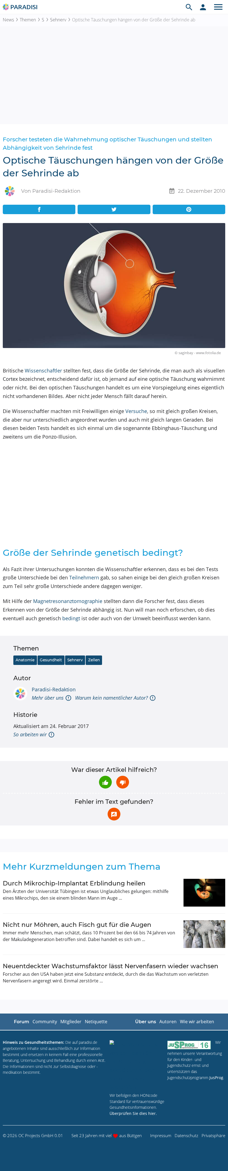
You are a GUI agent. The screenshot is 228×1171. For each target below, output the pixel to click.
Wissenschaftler (43, 370)
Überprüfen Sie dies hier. (133, 1113)
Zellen (94, 660)
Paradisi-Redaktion (54, 689)
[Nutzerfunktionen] (203, 7)
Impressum (160, 1135)
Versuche (136, 411)
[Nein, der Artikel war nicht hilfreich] (122, 782)
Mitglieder (70, 1022)
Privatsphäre (213, 1135)
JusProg (216, 1077)
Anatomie (25, 660)
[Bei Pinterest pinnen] (189, 209)
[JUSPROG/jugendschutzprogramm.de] (189, 1044)
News (8, 20)
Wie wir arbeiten (197, 1022)
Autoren (168, 1022)
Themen (28, 20)
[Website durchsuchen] (189, 7)
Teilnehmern (84, 577)
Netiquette (96, 1022)
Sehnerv (58, 20)
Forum (21, 1021)
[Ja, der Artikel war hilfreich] (105, 782)
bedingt (71, 618)
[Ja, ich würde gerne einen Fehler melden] (114, 814)
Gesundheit (51, 660)
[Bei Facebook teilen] (39, 209)
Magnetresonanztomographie (67, 601)
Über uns (145, 1021)
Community (45, 1022)
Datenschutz (186, 1135)
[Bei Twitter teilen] (114, 209)
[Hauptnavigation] (218, 7)
